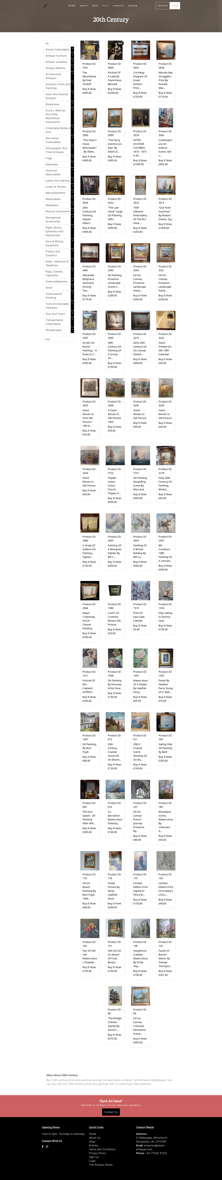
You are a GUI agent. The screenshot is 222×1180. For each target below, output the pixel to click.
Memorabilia (59, 198)
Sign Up (94, 1157)
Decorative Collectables (59, 140)
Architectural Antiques (59, 76)
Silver (59, 287)
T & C (106, 5)
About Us (94, 1137)
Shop (92, 1141)
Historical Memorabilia (59, 172)
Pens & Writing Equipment (59, 243)
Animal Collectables (59, 49)
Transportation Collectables (59, 321)
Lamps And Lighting (59, 180)
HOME (72, 5)
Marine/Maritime (59, 192)
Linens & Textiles (59, 186)
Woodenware (59, 329)
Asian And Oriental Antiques (59, 96)
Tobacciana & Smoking (59, 295)
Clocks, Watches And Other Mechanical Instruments (59, 116)
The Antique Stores (101, 1164)
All (47, 43)
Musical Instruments (59, 211)
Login (92, 1160)
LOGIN (175, 5)
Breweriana (59, 104)
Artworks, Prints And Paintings (59, 86)
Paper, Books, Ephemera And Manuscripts (59, 231)
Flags (59, 158)
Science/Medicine (59, 281)
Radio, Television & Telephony (59, 263)
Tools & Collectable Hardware (59, 305)
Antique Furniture (59, 55)
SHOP (95, 5)
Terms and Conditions (102, 1149)
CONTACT (118, 5)
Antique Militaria (59, 67)
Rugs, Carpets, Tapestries (59, 273)
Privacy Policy (97, 1153)
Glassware (59, 164)
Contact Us (111, 1112)
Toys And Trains (59, 313)
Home (92, 1133)
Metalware (59, 205)
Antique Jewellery (59, 61)
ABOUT (84, 5)
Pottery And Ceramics (59, 253)
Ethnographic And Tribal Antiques (59, 150)
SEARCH (133, 5)
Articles (93, 1145)
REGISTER (163, 5)
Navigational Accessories (59, 219)
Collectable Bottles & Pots (59, 130)
